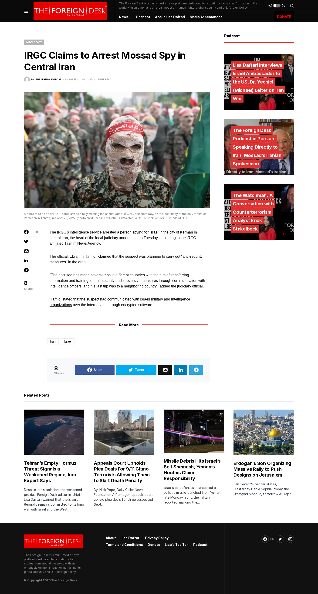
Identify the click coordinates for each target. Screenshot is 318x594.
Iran (53, 341)
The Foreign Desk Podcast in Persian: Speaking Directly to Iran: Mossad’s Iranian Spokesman (257, 147)
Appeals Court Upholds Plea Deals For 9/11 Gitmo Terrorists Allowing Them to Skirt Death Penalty (122, 471)
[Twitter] (280, 539)
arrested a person (117, 232)
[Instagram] (290, 539)
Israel (67, 341)
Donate (154, 545)
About (111, 538)
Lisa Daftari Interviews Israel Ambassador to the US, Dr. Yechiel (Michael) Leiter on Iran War (258, 81)
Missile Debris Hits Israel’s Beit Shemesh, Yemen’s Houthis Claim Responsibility (192, 469)
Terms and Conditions (124, 545)
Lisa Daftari (130, 538)
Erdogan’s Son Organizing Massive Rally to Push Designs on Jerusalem (262, 469)
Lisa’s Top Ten (177, 545)
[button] (26, 11)
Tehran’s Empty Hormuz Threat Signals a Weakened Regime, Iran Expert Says (50, 471)
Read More (129, 325)
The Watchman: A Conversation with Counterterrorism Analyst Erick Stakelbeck (253, 212)
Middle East (34, 42)
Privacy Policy (157, 538)
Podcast (200, 545)
